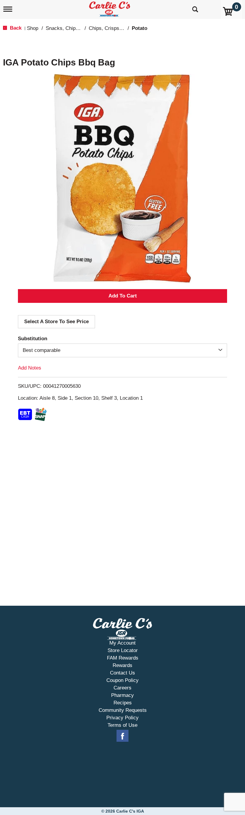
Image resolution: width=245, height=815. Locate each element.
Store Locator (123, 650)
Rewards (122, 665)
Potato (139, 28)
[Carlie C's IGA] (110, 8)
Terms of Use (122, 725)
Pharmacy (122, 695)
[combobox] (122, 350)
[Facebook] (122, 736)
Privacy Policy (122, 718)
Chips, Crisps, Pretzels (115, 28)
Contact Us (122, 673)
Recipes (123, 703)
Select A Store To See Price (56, 321)
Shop (32, 28)
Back (15, 28)
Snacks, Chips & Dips (70, 28)
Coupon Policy (122, 680)
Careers (122, 688)
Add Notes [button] (29, 368)
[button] (122, 296)
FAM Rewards (122, 658)
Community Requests (123, 710)
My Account (122, 643)
